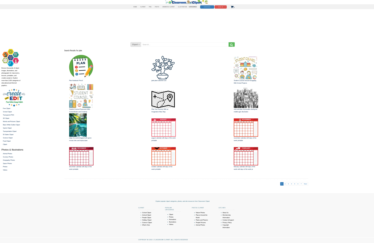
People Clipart (146, 217)
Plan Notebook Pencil (76, 80)
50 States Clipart (8, 134)
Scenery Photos (8, 157)
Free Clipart (6, 108)
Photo (157, 7)
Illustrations (172, 222)
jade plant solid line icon (158, 80)
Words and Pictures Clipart (11, 121)
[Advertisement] (187, 24)
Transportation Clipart (9, 131)
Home (135, 7)
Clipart (143, 7)
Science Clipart (8, 138)
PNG (150, 7)
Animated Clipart (168, 7)
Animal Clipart (146, 215)
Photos (5, 166)
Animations (172, 219)
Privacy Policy (227, 222)
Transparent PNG (8, 115)
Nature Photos (200, 212)
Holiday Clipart (146, 220)
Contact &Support (228, 220)
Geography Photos (9, 160)
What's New (146, 225)
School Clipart (7, 112)
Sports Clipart (7, 128)
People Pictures (201, 222)
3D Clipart (6, 118)
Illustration (182, 7)
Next (305, 184)
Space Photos (7, 163)
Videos (5, 170)
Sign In (220, 7)
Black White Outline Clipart (11, 125)
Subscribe (207, 7)
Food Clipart (7, 141)
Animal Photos (7, 153)
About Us (225, 212)
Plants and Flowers (202, 220)
